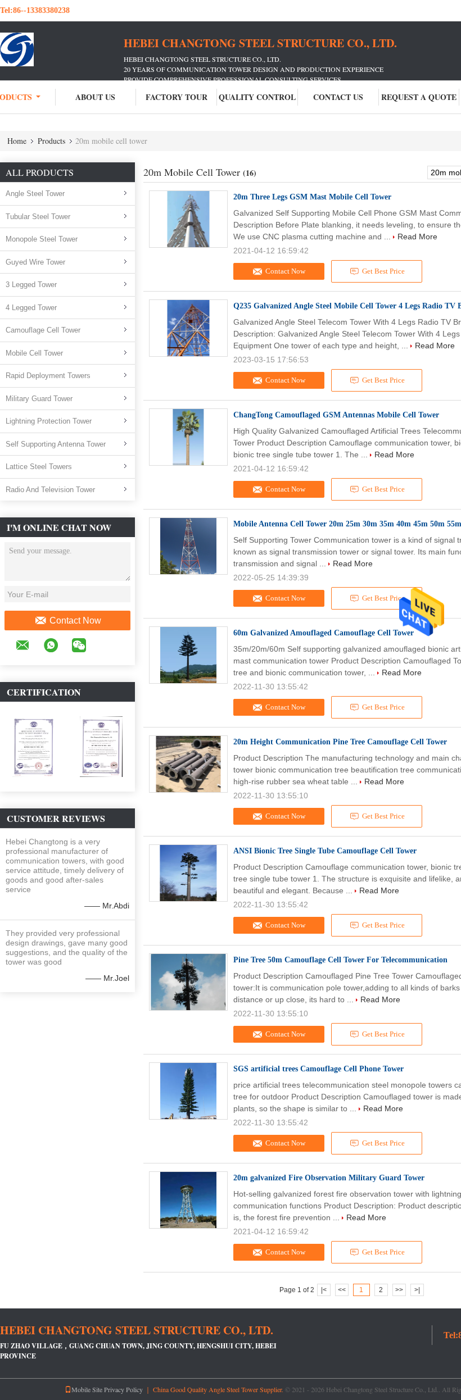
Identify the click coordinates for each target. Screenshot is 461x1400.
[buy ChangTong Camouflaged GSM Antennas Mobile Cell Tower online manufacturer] (188, 437)
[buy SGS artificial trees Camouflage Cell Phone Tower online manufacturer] (188, 1091)
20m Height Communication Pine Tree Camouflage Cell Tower (340, 742)
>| (417, 1290)
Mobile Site (86, 1389)
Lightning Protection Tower (49, 421)
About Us (95, 97)
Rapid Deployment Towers (48, 375)
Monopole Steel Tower (42, 239)
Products (51, 140)
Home (16, 140)
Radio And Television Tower (50, 489)
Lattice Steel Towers (39, 466)
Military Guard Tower (39, 398)
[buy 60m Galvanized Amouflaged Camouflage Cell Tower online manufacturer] (188, 655)
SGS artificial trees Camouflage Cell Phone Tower (318, 1069)
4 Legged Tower (31, 307)
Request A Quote (419, 97)
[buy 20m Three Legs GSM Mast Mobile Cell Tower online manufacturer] (188, 219)
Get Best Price (383, 271)
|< (324, 1290)
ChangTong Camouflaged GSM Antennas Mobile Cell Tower (336, 415)
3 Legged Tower (31, 284)
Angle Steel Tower (35, 193)
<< (342, 1290)
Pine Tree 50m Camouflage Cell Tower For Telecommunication (340, 960)
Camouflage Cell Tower (43, 330)
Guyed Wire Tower (35, 262)
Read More (417, 236)
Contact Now (75, 620)
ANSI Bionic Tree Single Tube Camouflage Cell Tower (325, 851)
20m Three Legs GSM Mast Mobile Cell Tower (312, 197)
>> (399, 1290)
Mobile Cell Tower (34, 353)
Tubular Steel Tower (38, 216)
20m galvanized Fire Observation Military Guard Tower (328, 1178)
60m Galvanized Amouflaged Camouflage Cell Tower (323, 633)
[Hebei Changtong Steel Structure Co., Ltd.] (62, 49)
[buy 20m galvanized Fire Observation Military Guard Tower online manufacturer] (188, 1200)
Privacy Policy (123, 1389)
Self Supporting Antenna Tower (56, 444)
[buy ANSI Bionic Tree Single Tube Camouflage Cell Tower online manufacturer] (188, 873)
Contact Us (338, 97)
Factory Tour (176, 97)
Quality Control (257, 97)
